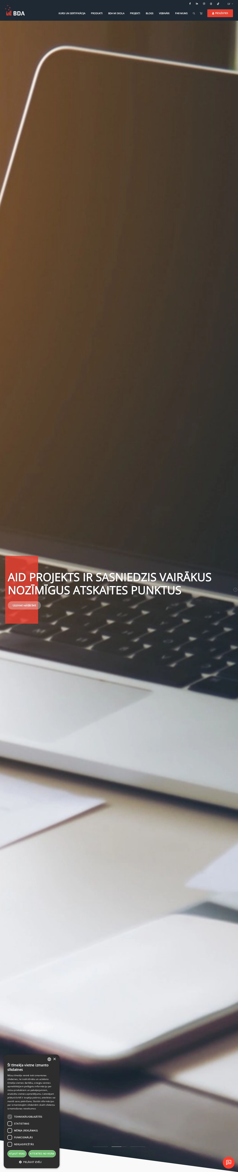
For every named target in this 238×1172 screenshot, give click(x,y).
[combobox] (49, 1059)
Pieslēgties (221, 13)
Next (235, 589)
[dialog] (32, 1111)
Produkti (97, 13)
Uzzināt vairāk (21, 610)
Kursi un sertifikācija (72, 13)
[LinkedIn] (197, 4)
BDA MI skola (116, 13)
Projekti (135, 13)
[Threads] (211, 4)
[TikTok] (218, 4)
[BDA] (15, 10)
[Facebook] (190, 4)
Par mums (181, 13)
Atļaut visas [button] (17, 1153)
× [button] (54, 1059)
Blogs (149, 13)
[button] (31, 1162)
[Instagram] (204, 4)
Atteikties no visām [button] (42, 1153)
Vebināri (164, 13)
